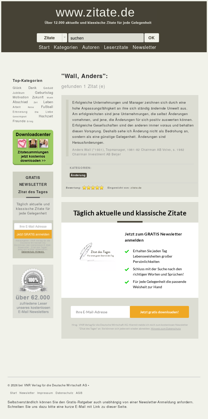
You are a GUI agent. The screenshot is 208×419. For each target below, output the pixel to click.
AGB (79, 393)
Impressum (45, 393)
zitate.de (136, 187)
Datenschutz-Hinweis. (33, 251)
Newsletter (27, 393)
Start (13, 393)
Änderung (78, 175)
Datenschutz (65, 393)
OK (151, 38)
